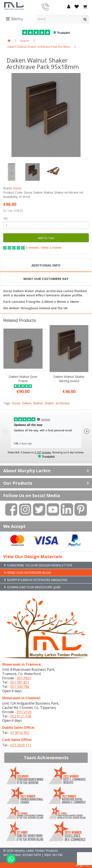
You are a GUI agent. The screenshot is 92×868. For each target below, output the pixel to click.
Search (24, 41)
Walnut (38, 403)
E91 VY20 (24, 712)
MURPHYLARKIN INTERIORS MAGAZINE (37, 580)
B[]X (87, 865)
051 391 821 (19, 682)
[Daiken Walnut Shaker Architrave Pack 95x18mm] (46, 115)
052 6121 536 (20, 716)
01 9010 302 (19, 732)
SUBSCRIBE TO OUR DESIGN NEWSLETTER (39, 565)
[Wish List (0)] (76, 7)
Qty (5, 218)
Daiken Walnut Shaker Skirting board (69, 378)
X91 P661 (24, 678)
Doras (17, 188)
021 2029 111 (20, 745)
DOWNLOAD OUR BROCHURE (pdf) (33, 587)
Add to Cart (46, 238)
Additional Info (45, 265)
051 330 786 (19, 686)
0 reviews (32, 247)
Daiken (26, 403)
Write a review (51, 247)
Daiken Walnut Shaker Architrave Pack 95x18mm (38, 47)
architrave (62, 403)
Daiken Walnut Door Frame (23, 378)
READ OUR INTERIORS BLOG (29, 572)
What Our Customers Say (45, 278)
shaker (49, 403)
